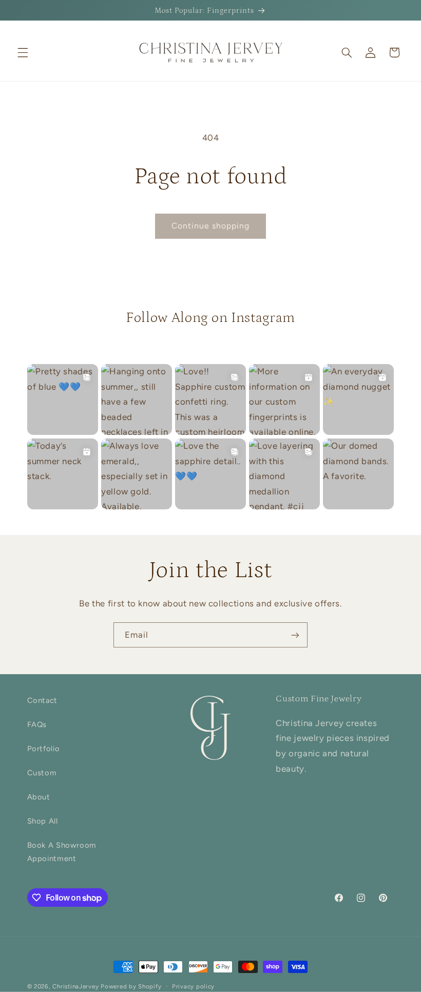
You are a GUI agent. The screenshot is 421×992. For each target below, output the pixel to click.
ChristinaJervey (75, 986)
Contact (42, 700)
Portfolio (43, 748)
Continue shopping (210, 226)
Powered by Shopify (131, 986)
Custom (42, 772)
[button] (22, 52)
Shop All (42, 821)
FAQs (37, 724)
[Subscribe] (295, 634)
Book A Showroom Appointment (62, 852)
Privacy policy (193, 986)
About (38, 797)
